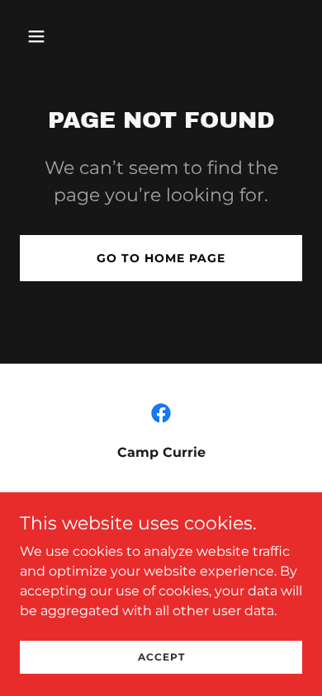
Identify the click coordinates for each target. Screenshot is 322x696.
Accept (161, 657)
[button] (52, 36)
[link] (161, 413)
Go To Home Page (161, 258)
